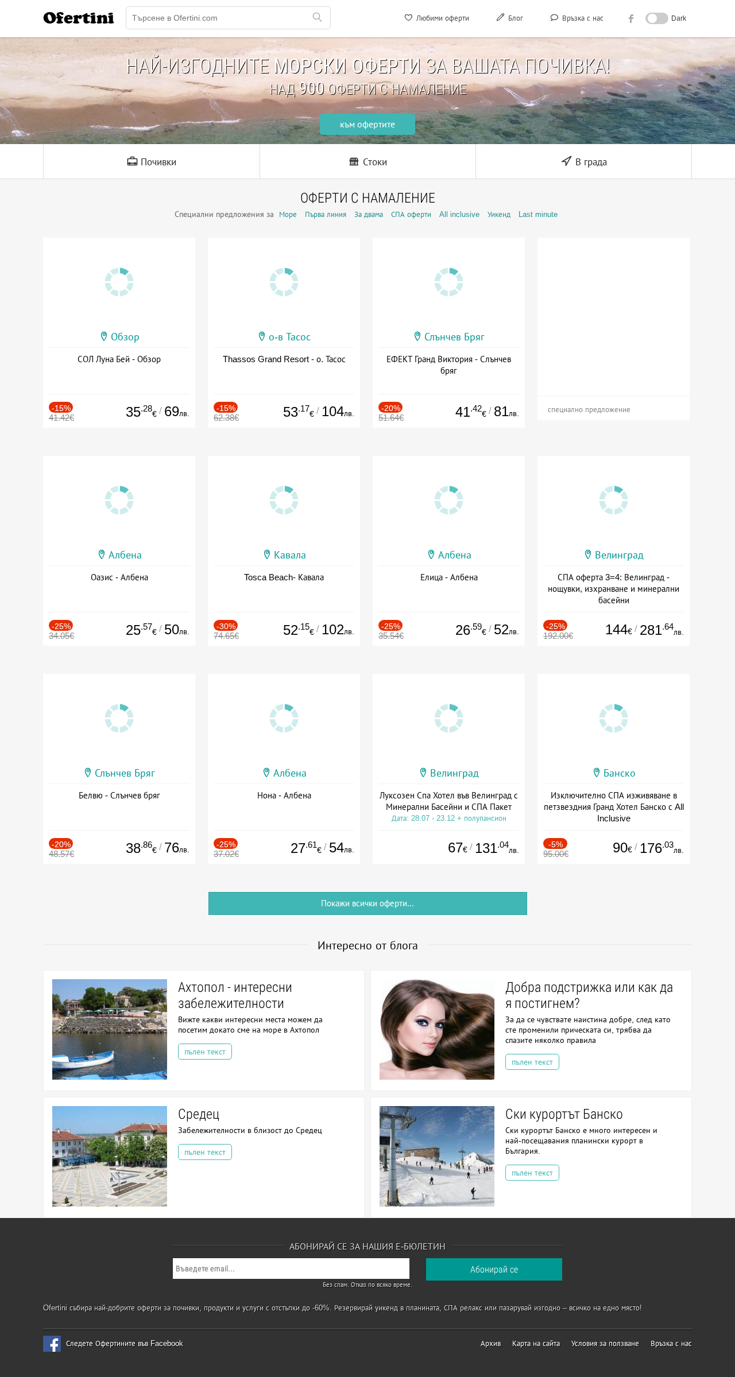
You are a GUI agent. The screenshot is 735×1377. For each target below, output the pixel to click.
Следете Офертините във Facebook (124, 1343)
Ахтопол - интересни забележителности (235, 995)
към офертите (367, 124)
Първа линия (325, 214)
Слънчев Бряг (454, 337)
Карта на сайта (536, 1343)
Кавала (290, 555)
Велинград (619, 555)
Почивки (157, 162)
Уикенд (499, 214)
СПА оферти (411, 214)
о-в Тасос (290, 337)
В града (589, 162)
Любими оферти (441, 18)
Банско (620, 773)
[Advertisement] (613, 309)
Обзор (125, 337)
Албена (125, 555)
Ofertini (78, 17)
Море (288, 214)
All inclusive (459, 214)
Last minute (538, 214)
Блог (514, 18)
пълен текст (205, 1051)
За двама (368, 214)
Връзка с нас (582, 18)
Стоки (373, 162)
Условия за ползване (605, 1343)
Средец (198, 1114)
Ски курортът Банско (564, 1114)
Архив (491, 1343)
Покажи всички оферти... (367, 903)
